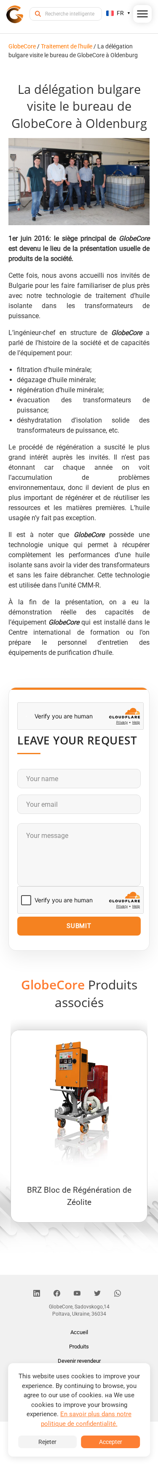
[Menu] (142, 16)
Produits (79, 1346)
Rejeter (47, 1441)
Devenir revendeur (79, 1361)
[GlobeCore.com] (14, 13)
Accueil (79, 1332)
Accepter (110, 1441)
